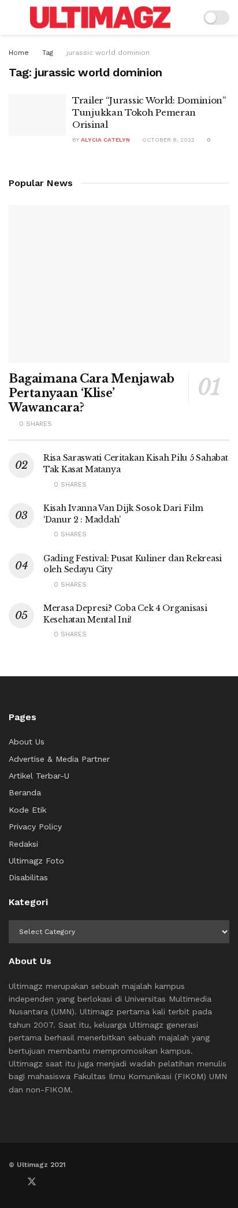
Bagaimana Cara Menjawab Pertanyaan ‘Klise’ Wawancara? (91, 393)
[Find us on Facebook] (12, 1182)
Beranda (25, 792)
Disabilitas (28, 877)
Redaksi (23, 843)
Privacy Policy (35, 826)
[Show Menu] (13, 17)
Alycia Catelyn (105, 139)
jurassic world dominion (108, 53)
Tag (47, 53)
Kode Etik (27, 809)
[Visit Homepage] (100, 17)
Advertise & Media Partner (59, 759)
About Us (26, 741)
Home (19, 53)
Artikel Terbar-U (39, 775)
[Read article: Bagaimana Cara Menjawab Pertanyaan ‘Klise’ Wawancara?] (119, 284)
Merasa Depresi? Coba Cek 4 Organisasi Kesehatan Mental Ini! (125, 614)
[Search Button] (187, 17)
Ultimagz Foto (36, 860)
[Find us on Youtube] (51, 1182)
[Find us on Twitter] (31, 1182)
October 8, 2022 (167, 139)
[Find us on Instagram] (69, 1182)
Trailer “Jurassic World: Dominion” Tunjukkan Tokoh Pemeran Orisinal (149, 112)
